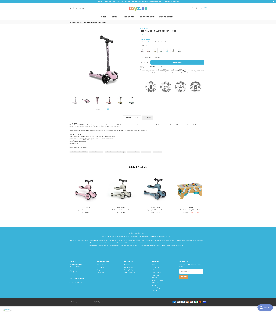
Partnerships (101, 267)
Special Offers (166, 16)
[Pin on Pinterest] (105, 109)
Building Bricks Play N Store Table (190, 210)
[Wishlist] (201, 8)
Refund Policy (128, 267)
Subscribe (184, 277)
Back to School (156, 272)
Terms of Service (129, 272)
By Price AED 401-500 (79, 152)
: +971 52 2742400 (76, 266)
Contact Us (100, 272)
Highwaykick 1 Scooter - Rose (86, 210)
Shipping (151, 42)
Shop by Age (128, 16)
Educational (155, 275)
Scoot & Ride (144, 28)
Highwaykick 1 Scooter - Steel (155, 210)
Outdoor (154, 285)
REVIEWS (148, 117)
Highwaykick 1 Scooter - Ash (120, 210)
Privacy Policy (128, 270)
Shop (103, 16)
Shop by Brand (147, 16)
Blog (98, 270)
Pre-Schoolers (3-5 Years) (115, 152)
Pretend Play (156, 288)
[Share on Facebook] (102, 109)
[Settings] (197, 8)
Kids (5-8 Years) (97, 152)
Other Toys (155, 283)
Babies (154, 270)
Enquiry (157, 58)
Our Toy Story (101, 265)
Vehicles (157, 152)
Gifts (114, 16)
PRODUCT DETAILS (131, 117)
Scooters (146, 152)
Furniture (155, 278)
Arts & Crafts (156, 267)
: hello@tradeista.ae (76, 271)
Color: (144, 46)
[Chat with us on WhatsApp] (7, 310)
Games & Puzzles (157, 280)
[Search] (193, 8)
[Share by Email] (108, 109)
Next (134, 61)
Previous (71, 61)
